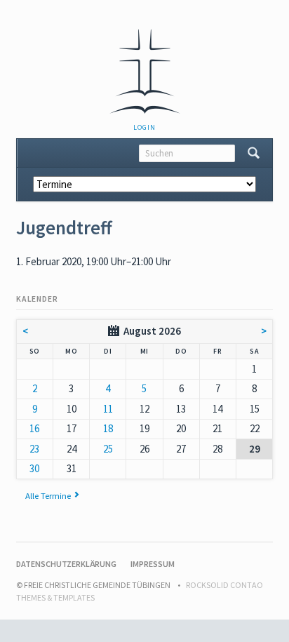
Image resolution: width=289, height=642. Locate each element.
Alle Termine (48, 495)
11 (108, 408)
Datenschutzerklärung (66, 564)
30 (34, 468)
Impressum (152, 564)
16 (34, 428)
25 (108, 448)
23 (34, 448)
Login (144, 127)
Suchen (253, 153)
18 (108, 428)
